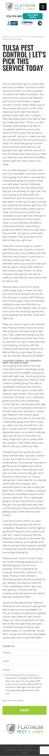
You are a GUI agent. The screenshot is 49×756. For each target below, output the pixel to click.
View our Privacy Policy (12, 700)
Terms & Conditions (26, 750)
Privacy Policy (10, 750)
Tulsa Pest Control (22, 37)
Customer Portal (33, 16)
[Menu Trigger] (43, 6)
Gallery (25, 752)
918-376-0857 (14, 16)
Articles (11, 37)
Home (4, 37)
